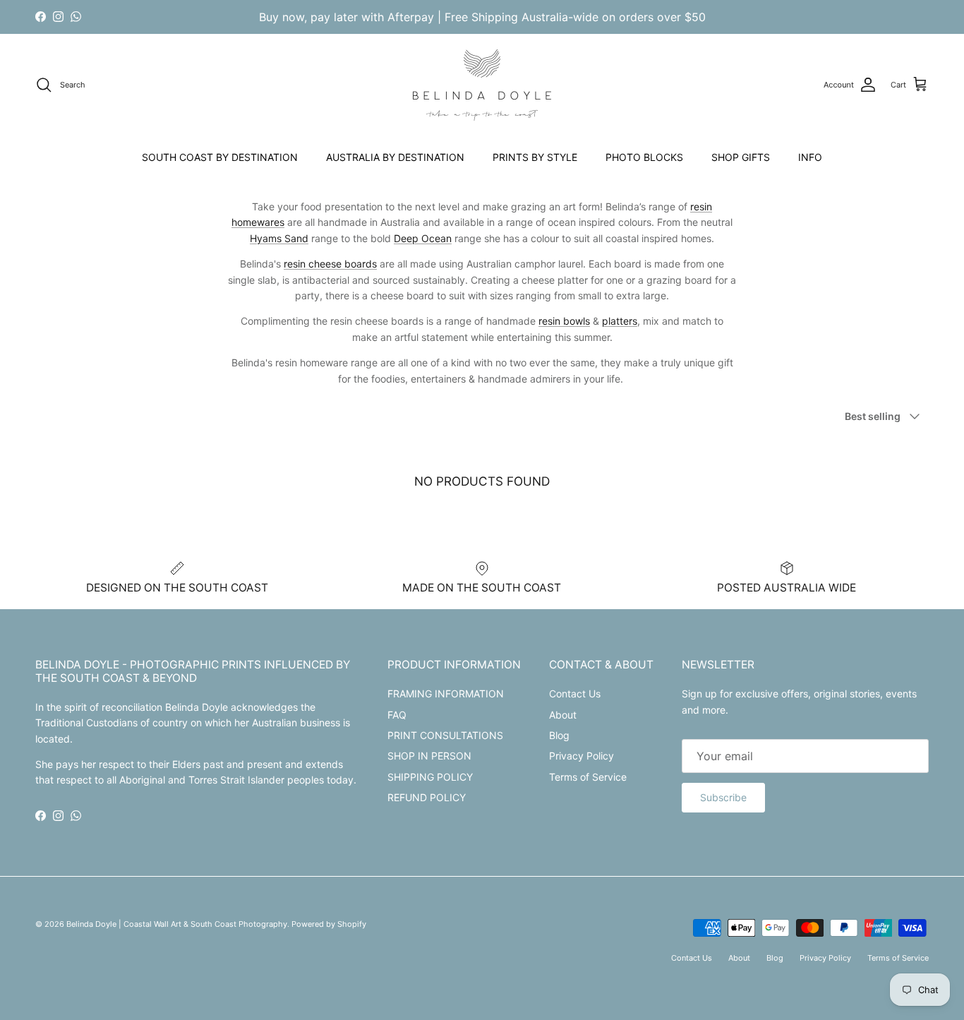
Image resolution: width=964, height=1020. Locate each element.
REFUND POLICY (426, 797)
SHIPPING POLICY (430, 777)
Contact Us (575, 694)
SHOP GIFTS (740, 157)
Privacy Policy (581, 756)
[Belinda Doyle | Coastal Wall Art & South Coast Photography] (482, 85)
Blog (559, 735)
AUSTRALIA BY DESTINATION (395, 157)
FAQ (396, 715)
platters (619, 321)
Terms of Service (588, 777)
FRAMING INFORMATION (445, 694)
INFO (810, 157)
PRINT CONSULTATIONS (445, 735)
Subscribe (723, 797)
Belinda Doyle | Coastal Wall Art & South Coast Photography (176, 924)
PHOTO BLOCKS (644, 157)
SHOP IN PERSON (429, 756)
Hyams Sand (279, 238)
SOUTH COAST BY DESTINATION (220, 157)
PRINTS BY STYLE (535, 157)
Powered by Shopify (328, 924)
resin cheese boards (330, 264)
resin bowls (564, 321)
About (563, 715)
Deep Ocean (423, 238)
